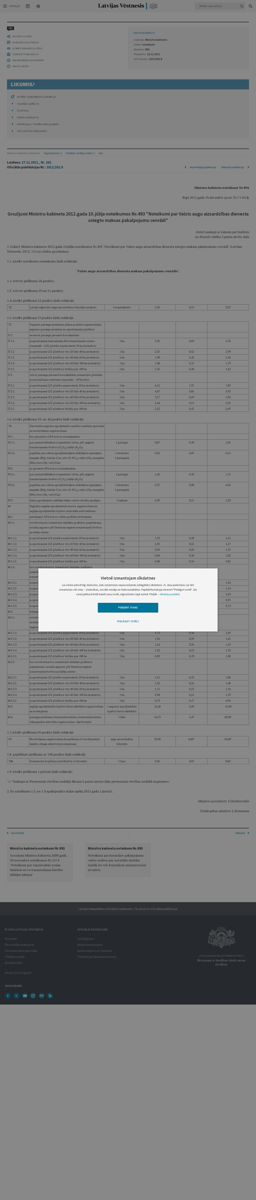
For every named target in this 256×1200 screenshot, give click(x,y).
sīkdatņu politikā (169, 594)
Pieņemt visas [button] (128, 607)
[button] (128, 621)
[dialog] (128, 599)
